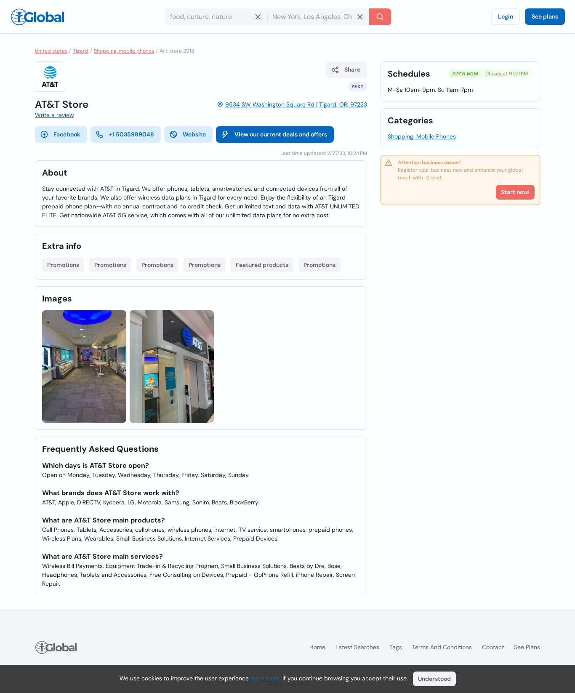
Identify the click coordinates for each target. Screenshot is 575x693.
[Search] (380, 16)
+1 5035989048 (131, 134)
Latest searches (357, 647)
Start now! (515, 192)
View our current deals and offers (280, 134)
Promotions (63, 265)
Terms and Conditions (442, 647)
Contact (493, 647)
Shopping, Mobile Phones (422, 136)
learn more (265, 678)
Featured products (262, 265)
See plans (545, 16)
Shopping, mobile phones (124, 51)
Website (194, 134)
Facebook (66, 134)
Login (505, 16)
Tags (395, 647)
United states (51, 51)
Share (352, 69)
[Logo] (37, 16)
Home (317, 647)
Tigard (80, 51)
